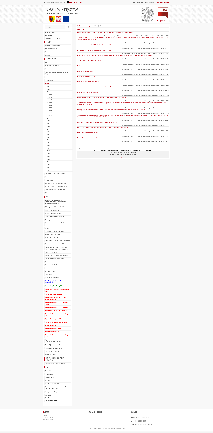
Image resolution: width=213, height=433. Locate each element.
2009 (48, 129)
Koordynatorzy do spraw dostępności (56, 392)
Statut (46, 62)
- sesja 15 (49, 100)
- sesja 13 (49, 94)
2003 (48, 89)
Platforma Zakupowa (51, 252)
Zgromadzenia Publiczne (52, 265)
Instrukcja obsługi (50, 377)
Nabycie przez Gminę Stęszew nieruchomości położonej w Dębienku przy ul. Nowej (102, 127)
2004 (48, 92)
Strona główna (50, 32)
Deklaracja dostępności (52, 383)
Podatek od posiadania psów (86, 76)
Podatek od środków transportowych (88, 81)
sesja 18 (128, 150)
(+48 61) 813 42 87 (139, 421)
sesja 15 (109, 150)
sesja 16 (115, 150)
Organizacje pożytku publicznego (55, 216)
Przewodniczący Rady (51, 49)
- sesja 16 (49, 102)
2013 (48, 140)
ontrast (72, 2)
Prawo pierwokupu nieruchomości (87, 133)
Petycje (47, 268)
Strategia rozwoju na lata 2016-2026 (56, 183)
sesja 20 (98, 26)
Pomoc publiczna (50, 220)
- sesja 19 (49, 110)
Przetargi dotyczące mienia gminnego (56, 255)
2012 (48, 137)
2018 (48, 154)
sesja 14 (103, 150)
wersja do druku (123, 157)
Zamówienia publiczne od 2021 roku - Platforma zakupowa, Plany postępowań (57, 248)
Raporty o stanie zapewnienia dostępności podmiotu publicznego (57, 387)
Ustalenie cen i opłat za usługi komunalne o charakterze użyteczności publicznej (101, 97)
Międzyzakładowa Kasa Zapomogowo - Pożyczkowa (57, 73)
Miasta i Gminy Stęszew (85, 26)
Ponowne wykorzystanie (52, 351)
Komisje (47, 55)
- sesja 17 (49, 105)
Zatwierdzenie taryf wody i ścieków (87, 92)
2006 (48, 121)
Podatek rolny (81, 66)
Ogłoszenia (48, 262)
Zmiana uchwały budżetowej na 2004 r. (89, 60)
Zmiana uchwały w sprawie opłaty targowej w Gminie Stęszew (96, 87)
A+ (77, 2)
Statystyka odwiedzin (51, 401)
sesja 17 (122, 150)
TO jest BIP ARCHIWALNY (53, 38)
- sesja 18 (49, 107)
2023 (48, 167)
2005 (48, 118)
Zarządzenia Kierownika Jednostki (55, 69)
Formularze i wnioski (51, 77)
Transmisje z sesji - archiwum (54, 345)
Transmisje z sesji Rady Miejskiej (55, 174)
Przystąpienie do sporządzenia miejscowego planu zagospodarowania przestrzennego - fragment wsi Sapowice (111, 110)
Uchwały (47, 83)
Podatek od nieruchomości (85, 71)
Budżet (47, 228)
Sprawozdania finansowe (52, 234)
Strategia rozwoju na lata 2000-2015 (56, 186)
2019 (48, 156)
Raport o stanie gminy (51, 237)
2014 (48, 143)
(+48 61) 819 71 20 (142, 417)
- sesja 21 (49, 115)
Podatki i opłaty (49, 180)
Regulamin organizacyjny (52, 65)
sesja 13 (96, 150)
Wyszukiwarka (49, 374)
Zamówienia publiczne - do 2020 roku (56, 244)
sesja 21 (148, 150)
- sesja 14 (49, 97)
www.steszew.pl (163, 2)
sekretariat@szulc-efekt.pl (109, 428)
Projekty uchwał (49, 80)
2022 (48, 165)
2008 (48, 126)
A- (81, 2)
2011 (48, 134)
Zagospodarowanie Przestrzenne (55, 190)
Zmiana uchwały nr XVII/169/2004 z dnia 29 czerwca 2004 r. (95, 45)
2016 (48, 148)
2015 (48, 145)
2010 (48, 132)
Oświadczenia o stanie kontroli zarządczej (57, 241)
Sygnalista (48, 395)
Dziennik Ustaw (49, 371)
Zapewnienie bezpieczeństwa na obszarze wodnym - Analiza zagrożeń (58, 341)
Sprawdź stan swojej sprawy (53, 354)
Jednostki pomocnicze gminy (53, 213)
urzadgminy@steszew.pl (143, 424)
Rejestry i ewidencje (51, 271)
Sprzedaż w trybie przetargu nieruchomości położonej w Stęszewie (97, 122)
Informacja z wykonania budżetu (54, 231)
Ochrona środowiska (51, 193)
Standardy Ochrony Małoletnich (54, 258)
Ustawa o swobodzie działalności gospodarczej (55, 224)
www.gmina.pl (121, 428)
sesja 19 (135, 150)
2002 (48, 86)
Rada (46, 52)
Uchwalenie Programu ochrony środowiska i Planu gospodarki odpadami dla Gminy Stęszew (105, 32)
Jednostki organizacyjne (52, 210)
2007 (48, 123)
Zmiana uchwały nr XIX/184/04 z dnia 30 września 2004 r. (94, 50)
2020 (48, 159)
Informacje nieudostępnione (53, 348)
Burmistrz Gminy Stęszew (52, 45)
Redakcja (48, 380)
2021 (48, 162)
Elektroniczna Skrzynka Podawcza (55, 363)
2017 (48, 151)
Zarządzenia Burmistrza (52, 177)
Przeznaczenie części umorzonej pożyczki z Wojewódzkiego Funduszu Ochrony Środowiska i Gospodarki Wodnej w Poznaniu (115, 55)
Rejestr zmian (49, 398)
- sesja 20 (49, 112)
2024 (48, 170)
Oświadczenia (49, 274)
